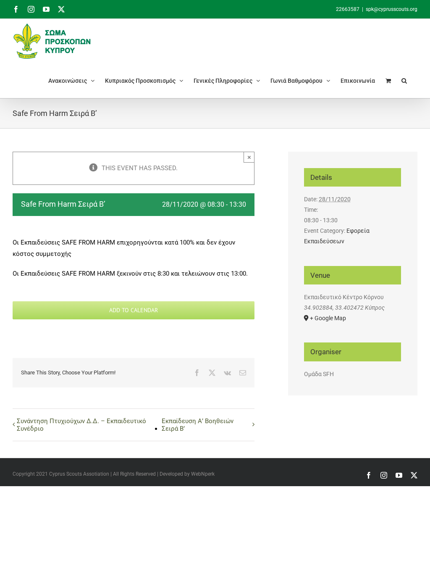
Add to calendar (133, 310)
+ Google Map (328, 318)
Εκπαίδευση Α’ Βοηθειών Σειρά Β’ (197, 424)
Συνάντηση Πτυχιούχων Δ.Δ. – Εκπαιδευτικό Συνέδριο (81, 424)
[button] (404, 80)
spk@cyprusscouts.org (391, 9)
